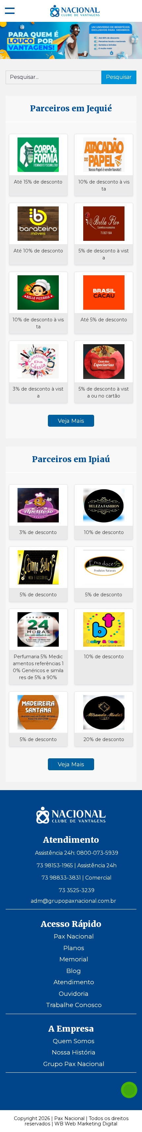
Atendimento (73, 982)
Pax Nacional (74, 936)
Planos (73, 948)
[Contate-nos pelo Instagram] (61, 1090)
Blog (73, 971)
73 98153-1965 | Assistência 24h (77, 865)
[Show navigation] (9, 11)
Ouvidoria (74, 993)
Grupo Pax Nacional (73, 1064)
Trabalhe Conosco (74, 1005)
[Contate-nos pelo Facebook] (80, 1090)
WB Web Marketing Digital (85, 1124)
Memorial (73, 959)
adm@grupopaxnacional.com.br (73, 901)
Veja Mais (71, 420)
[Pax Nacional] (71, 822)
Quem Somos (73, 1041)
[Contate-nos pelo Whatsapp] (129, 1090)
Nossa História (73, 1052)
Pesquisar (119, 77)
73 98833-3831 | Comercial (77, 878)
